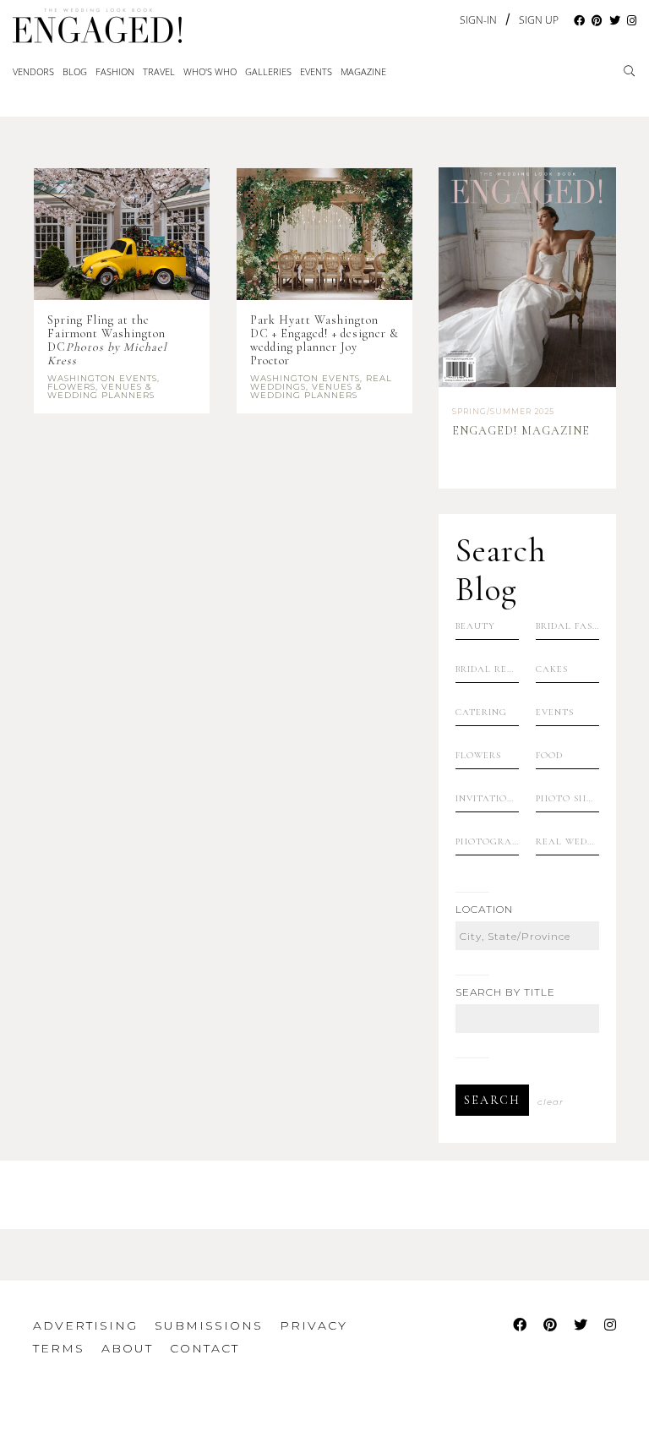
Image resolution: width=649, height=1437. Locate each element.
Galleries (268, 71)
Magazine (363, 71)
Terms (59, 1348)
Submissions (209, 1325)
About (127, 1348)
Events (316, 71)
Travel (159, 71)
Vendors (33, 71)
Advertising (85, 1325)
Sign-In (478, 20)
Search (492, 1100)
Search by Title (505, 992)
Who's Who (210, 71)
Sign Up (539, 20)
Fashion (114, 71)
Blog (75, 71)
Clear (550, 1101)
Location (484, 909)
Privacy (313, 1325)
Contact (204, 1348)
